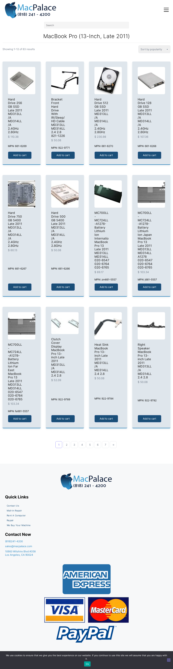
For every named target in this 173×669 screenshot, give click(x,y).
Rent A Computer (16, 515)
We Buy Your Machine (19, 525)
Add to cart (19, 155)
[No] (168, 660)
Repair (10, 520)
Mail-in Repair (14, 510)
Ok (87, 664)
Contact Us (13, 505)
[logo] (30, 10)
